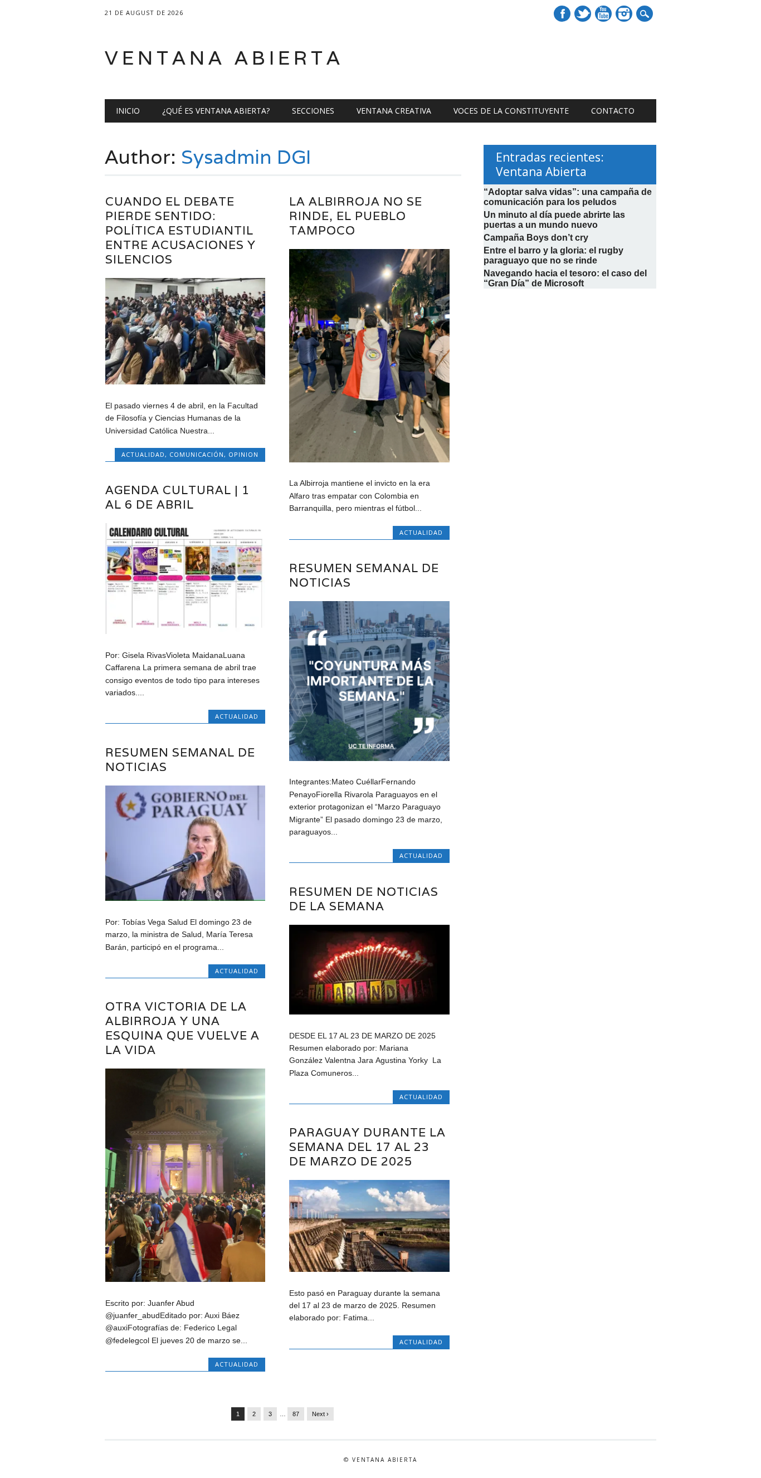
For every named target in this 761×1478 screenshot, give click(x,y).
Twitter (582, 14)
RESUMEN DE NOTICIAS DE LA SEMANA (363, 899)
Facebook (562, 14)
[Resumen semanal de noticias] (185, 898)
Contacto (613, 110)
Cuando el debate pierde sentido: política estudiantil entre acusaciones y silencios (180, 230)
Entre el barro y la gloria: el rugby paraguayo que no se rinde (553, 255)
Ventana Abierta (224, 57)
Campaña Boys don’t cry (536, 237)
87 (295, 1414)
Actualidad (143, 454)
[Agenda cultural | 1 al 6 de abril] (185, 631)
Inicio (128, 110)
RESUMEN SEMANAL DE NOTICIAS (364, 575)
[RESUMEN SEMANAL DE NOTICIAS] (369, 758)
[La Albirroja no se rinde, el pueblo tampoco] (369, 459)
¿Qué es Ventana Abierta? (216, 110)
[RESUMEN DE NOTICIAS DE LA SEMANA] (369, 1011)
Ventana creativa (394, 110)
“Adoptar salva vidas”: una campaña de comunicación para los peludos (568, 197)
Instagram (624, 14)
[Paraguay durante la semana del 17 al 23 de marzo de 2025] (369, 1269)
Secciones (313, 110)
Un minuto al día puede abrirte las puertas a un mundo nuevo (554, 220)
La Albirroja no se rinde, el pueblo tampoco (355, 216)
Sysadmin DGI (246, 156)
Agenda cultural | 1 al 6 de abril (177, 497)
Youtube (603, 14)
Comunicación (196, 454)
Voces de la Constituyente (511, 110)
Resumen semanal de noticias (180, 759)
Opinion (243, 454)
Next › (320, 1414)
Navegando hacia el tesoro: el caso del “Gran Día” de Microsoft (565, 278)
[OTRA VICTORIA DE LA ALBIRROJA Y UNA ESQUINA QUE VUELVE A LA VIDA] (185, 1279)
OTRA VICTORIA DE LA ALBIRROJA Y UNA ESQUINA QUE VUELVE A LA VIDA (182, 1028)
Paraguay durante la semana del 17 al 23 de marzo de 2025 (367, 1147)
